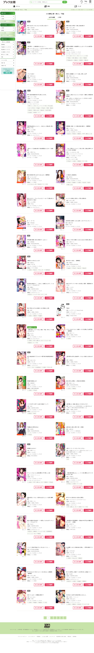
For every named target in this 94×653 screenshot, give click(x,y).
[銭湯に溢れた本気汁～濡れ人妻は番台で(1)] (60, 27)
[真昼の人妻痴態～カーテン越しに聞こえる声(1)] (60, 75)
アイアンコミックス (75, 602)
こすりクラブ (34, 365)
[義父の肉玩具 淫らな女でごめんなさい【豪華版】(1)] (21, 176)
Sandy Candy (73, 315)
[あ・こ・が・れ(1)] (21, 222)
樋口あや (78, 99)
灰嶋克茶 (32, 383)
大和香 (79, 452)
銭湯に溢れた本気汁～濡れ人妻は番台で (75, 25)
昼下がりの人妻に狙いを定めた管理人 (75, 497)
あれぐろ (81, 98)
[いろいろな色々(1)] (21, 75)
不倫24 (67, 308)
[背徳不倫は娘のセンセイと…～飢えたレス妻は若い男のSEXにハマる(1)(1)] (21, 127)
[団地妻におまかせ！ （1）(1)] (21, 450)
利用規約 (38, 636)
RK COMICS (34, 81)
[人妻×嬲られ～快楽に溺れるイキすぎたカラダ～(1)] (60, 405)
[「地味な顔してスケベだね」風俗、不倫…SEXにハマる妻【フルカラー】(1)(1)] (21, 331)
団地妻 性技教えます (32, 381)
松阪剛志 (47, 48)
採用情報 (74, 636)
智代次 (70, 177)
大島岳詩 (42, 48)
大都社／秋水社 (35, 29)
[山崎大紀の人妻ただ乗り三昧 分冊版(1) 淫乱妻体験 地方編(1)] (60, 428)
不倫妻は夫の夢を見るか (33, 427)
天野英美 (85, 98)
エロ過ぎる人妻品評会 (71, 174)
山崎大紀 (71, 429)
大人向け (34, 31)
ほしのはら (32, 597)
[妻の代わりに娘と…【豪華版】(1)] (60, 262)
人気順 (59, 17)
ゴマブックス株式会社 (75, 431)
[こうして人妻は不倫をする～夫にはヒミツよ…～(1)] (21, 549)
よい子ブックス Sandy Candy (76, 310)
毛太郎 (70, 574)
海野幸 (50, 48)
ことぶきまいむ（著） (74, 152)
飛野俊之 (71, 48)
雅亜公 (70, 262)
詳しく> (24, 34)
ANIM (70, 597)
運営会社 (69, 636)
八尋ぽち (71, 476)
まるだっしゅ (72, 406)
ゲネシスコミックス (76, 53)
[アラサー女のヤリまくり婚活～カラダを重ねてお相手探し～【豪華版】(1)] (60, 331)
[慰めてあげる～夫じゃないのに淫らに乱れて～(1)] (21, 27)
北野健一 (71, 360)
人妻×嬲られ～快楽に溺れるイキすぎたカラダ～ (77, 404)
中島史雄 (32, 222)
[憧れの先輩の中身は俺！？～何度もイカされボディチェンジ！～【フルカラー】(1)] (21, 522)
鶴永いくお (71, 76)
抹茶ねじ (32, 262)
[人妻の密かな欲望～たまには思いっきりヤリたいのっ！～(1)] (60, 222)
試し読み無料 (38, 36)
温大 (31, 406)
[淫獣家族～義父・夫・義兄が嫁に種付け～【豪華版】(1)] (60, 127)
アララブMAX (34, 268)
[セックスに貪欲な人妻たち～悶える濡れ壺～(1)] (60, 200)
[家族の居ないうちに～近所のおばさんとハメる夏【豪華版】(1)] (21, 499)
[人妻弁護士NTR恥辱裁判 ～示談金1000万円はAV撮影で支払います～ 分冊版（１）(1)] (60, 522)
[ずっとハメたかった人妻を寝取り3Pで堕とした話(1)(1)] (21, 474)
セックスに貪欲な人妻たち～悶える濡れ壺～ (76, 198)
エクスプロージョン (81, 499)
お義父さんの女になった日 (33, 260)
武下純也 (32, 549)
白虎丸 (31, 429)
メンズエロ (39, 31)
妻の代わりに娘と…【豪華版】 (73, 260)
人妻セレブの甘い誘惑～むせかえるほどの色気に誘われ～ (79, 239)
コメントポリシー (31, 636)
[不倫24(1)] (60, 309)
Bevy (32, 131)
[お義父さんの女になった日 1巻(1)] (21, 262)
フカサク (32, 475)
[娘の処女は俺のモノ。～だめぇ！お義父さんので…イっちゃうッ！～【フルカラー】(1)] (21, 285)
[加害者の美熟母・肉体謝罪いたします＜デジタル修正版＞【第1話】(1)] (60, 48)
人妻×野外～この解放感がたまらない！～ (36, 46)
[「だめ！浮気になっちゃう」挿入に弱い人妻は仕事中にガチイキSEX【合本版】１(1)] (60, 150)
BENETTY (71, 524)
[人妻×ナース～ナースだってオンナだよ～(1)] (60, 450)
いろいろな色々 (30, 73)
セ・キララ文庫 (35, 98)
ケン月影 (72, 407)
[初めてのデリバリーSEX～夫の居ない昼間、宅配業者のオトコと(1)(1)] (60, 285)
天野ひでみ (32, 152)
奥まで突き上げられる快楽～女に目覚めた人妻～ (38, 308)
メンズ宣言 (33, 33)
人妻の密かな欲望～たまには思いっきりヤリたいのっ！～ (78, 220)
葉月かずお (82, 450)
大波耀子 (90, 98)
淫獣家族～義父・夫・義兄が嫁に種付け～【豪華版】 (78, 126)
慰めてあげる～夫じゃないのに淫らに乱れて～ (38, 25)
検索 (65, 2)
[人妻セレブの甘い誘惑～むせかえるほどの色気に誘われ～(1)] (60, 241)
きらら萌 (32, 48)
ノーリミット (75, 597)
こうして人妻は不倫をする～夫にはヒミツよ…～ (38, 547)
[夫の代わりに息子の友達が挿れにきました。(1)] (60, 596)
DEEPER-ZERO (35, 289)
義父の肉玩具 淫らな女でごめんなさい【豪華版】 (38, 174)
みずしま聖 (71, 27)
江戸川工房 (71, 551)
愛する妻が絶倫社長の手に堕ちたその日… (37, 94)
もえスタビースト (35, 411)
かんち (31, 333)
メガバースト (73, 504)
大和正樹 (32, 27)
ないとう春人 (33, 96)
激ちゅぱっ (72, 501)
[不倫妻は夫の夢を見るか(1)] (21, 428)
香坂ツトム (32, 450)
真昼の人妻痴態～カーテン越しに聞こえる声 (76, 73)
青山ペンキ (39, 50)
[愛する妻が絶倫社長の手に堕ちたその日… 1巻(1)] (21, 96)
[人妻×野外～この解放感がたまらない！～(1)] (21, 48)
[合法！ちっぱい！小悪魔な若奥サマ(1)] (21, 596)
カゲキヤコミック (35, 292)
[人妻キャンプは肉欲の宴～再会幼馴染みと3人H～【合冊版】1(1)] (21, 150)
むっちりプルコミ (35, 135)
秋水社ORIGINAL (74, 29)
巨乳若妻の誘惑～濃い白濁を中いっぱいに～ (37, 239)
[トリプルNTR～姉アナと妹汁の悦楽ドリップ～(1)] (21, 405)
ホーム (3, 9)
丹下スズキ (73, 99)
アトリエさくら (73, 499)
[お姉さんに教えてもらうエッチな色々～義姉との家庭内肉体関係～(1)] (60, 96)
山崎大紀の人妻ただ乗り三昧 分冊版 (74, 427)
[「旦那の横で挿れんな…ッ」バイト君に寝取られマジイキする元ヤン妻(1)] (60, 474)
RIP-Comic (72, 529)
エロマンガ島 (73, 157)
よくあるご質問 (45, 636)
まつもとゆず (33, 177)
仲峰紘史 (77, 98)
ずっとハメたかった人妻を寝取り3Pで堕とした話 (38, 472)
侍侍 (72, 222)
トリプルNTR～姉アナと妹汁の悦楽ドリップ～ (38, 404)
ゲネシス (72, 50)
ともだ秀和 (32, 129)
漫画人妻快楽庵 (35, 388)
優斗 (31, 310)
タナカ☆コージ (76, 450)
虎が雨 (79, 407)
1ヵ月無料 (49, 36)
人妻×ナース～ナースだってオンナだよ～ (75, 448)
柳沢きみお (32, 76)
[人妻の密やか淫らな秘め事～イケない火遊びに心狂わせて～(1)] (60, 358)
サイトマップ (52, 636)
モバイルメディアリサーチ (76, 154)
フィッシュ (37, 475)
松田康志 (37, 549)
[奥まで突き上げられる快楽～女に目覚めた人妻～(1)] (21, 309)
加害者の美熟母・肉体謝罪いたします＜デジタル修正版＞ (79, 46)
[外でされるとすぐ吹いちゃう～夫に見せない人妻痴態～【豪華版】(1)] (21, 573)
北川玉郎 (35, 50)
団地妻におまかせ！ (31, 448)
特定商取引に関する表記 (61, 636)
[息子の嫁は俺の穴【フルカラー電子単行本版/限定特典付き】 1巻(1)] (21, 358)
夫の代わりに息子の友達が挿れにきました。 (76, 595)
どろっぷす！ (73, 312)
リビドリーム (36, 103)
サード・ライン (34, 224)
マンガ (9, 9)
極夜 (70, 222)
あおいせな (33, 360)
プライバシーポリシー (22, 636)
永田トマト (71, 241)
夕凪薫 (70, 450)
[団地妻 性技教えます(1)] (21, 382)
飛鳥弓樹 (88, 406)
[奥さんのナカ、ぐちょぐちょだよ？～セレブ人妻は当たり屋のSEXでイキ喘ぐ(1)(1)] (21, 200)
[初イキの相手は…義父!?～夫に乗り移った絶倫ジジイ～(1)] (60, 573)
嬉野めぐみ (71, 98)
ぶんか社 (33, 77)
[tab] (16, 6)
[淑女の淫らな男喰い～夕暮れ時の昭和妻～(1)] (60, 382)
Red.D (31, 524)
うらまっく (37, 48)
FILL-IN (33, 264)
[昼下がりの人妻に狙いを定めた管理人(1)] (60, 499)
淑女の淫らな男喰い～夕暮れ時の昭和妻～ (76, 381)
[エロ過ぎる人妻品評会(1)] (60, 176)
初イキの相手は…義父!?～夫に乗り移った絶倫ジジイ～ (79, 572)
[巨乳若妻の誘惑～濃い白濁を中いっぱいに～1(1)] (21, 241)
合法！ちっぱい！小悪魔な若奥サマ (35, 595)
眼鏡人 (31, 287)
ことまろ (71, 287)
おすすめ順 (52, 17)
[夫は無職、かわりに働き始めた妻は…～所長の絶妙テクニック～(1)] (60, 549)
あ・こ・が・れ (30, 220)
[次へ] (64, 617)
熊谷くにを (82, 406)
